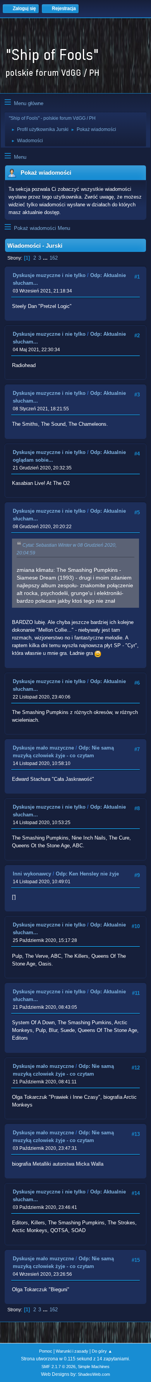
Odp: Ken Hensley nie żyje (87, 874)
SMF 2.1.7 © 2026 (58, 1366)
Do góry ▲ (102, 1351)
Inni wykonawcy (32, 874)
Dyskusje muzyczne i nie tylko (49, 275)
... (46, 258)
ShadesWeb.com (94, 1374)
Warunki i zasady (72, 1351)
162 (54, 258)
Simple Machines (94, 1366)
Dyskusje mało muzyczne (43, 748)
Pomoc (45, 1351)
